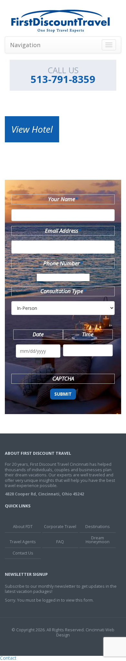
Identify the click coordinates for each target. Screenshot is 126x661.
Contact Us (23, 553)
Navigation (25, 45)
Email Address (63, 230)
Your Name (63, 199)
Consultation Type (63, 291)
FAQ (60, 541)
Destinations (97, 526)
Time (87, 334)
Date (38, 334)
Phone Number (63, 263)
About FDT (23, 526)
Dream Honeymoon (98, 540)
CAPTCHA (63, 378)
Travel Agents (23, 541)
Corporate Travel (60, 526)
